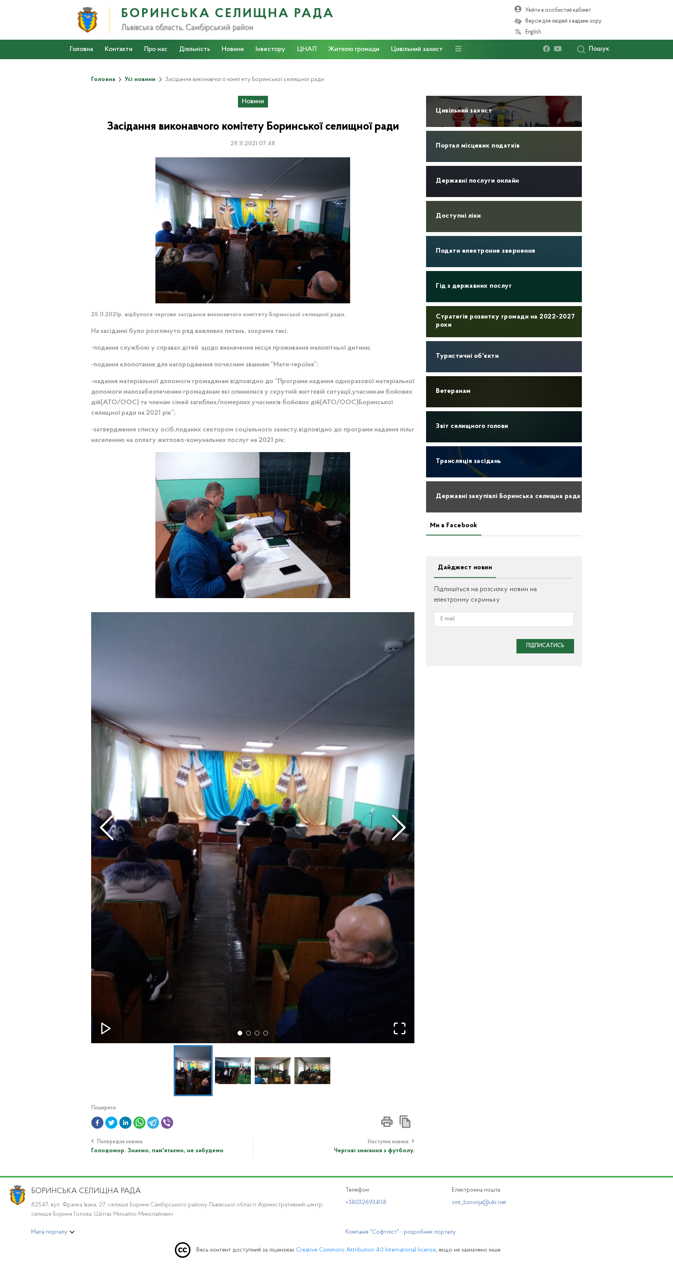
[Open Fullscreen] (399, 1028)
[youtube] (560, 49)
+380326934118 (365, 1202)
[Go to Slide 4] (265, 1033)
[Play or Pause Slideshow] (106, 1028)
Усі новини (140, 79)
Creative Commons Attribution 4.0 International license (366, 1250)
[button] (252, 827)
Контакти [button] (118, 49)
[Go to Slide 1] (240, 1033)
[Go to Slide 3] (257, 1033)
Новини (233, 49)
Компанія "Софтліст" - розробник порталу (400, 1232)
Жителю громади (353, 49)
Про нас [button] (155, 49)
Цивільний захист (417, 49)
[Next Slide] (398, 827)
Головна (81, 49)
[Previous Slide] (106, 827)
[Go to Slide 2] (248, 1033)
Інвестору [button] (270, 49)
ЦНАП (307, 49)
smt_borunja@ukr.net (479, 1202)
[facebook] (548, 49)
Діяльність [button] (194, 49)
